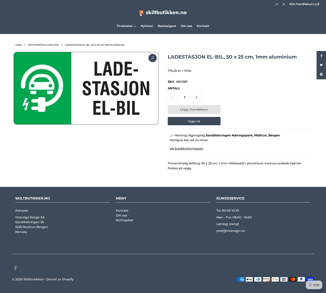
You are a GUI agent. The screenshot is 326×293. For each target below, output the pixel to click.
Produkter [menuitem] (125, 26)
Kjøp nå (194, 121)
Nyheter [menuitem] (147, 26)
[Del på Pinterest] (321, 74)
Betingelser (125, 220)
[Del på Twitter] (321, 65)
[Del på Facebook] (321, 55)
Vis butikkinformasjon (186, 148)
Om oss (121, 215)
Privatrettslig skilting (43, 44)
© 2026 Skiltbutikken (28, 279)
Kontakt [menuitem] (203, 26)
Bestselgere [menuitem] (167, 26)
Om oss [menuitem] (186, 26)
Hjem (18, 44)
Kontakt (122, 210)
